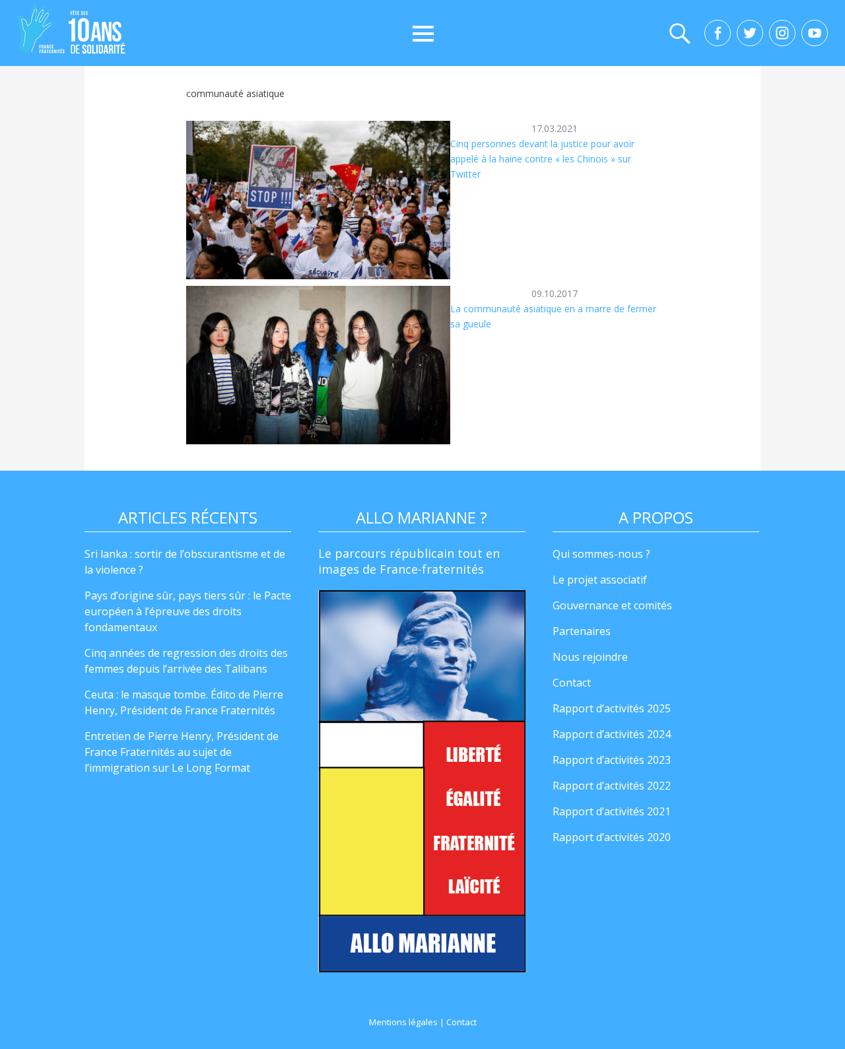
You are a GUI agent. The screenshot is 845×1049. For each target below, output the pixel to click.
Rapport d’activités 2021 (612, 811)
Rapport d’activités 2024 (612, 734)
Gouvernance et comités (612, 605)
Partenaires (582, 631)
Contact (572, 682)
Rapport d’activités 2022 (612, 785)
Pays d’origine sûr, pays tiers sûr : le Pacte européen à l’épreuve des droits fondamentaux (187, 611)
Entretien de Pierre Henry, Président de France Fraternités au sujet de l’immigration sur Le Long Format (181, 752)
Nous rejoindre (590, 657)
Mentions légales (403, 1022)
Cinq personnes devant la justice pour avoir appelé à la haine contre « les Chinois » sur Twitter (542, 158)
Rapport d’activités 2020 (612, 837)
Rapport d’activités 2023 (612, 760)
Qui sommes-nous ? (601, 554)
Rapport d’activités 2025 (612, 708)
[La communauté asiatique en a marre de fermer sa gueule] (318, 365)
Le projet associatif (600, 579)
